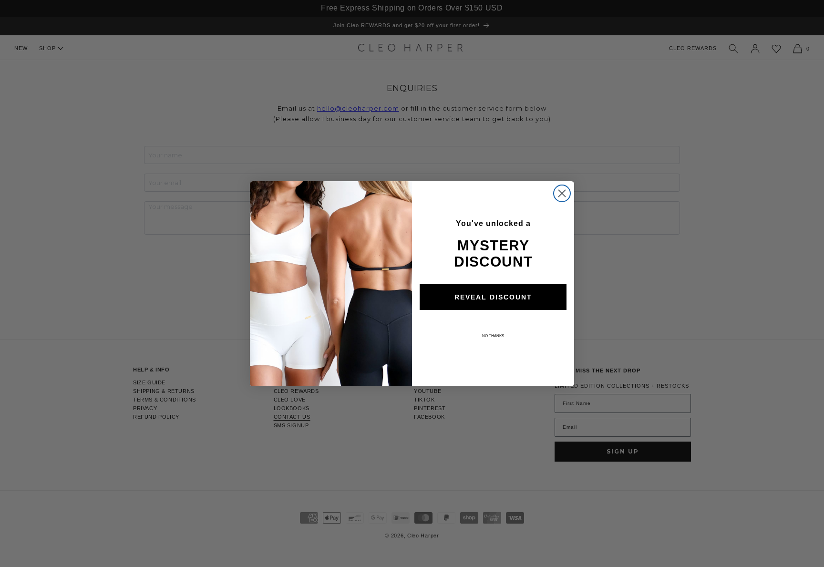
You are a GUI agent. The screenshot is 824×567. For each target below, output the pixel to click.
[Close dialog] (562, 193)
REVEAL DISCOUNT (493, 297)
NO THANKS (493, 336)
